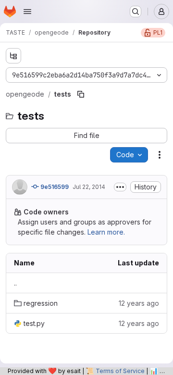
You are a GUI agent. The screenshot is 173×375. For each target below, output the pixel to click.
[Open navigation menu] (27, 11)
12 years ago (139, 303)
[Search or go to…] (135, 11)
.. (15, 283)
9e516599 (54, 186)
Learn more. (106, 232)
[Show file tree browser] (13, 55)
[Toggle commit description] (120, 187)
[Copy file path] (80, 94)
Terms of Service (120, 371)
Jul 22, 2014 (89, 186)
